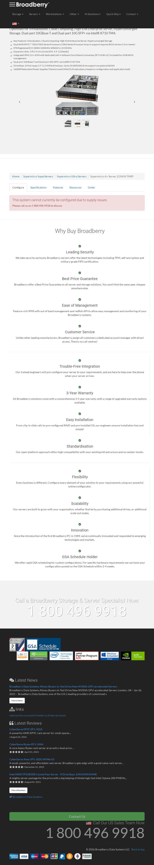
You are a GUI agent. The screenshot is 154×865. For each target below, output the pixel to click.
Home (15, 176)
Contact (131, 14)
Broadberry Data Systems (27, 796)
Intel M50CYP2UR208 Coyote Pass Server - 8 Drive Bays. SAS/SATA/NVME (53, 774)
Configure (18, 187)
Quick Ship (112, 14)
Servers (33, 14)
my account (27, 715)
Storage (17, 14)
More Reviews (18, 790)
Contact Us (77, 816)
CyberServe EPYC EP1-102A (25, 729)
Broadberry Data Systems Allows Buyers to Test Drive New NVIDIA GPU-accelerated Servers (63, 686)
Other (73, 14)
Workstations (54, 14)
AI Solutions (92, 14)
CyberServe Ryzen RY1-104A (26, 744)
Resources (75, 187)
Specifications (38, 187)
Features (58, 187)
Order (91, 187)
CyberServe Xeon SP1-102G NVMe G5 (31, 759)
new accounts (58, 715)
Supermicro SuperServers (38, 176)
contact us (42, 715)
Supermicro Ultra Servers (71, 176)
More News (17, 700)
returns (13, 715)
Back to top (138, 849)
